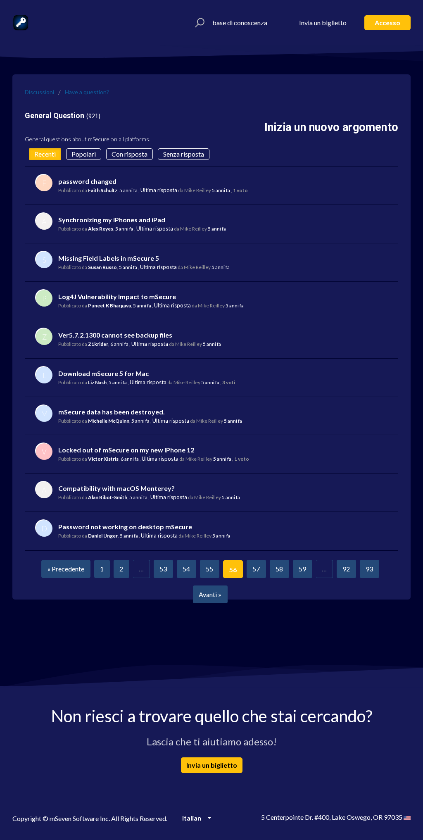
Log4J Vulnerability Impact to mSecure (117, 296)
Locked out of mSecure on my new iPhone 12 (126, 450)
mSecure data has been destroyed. (111, 412)
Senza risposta (183, 154)
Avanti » (210, 594)
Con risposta (129, 154)
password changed (87, 181)
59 (302, 569)
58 (279, 569)
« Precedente (66, 569)
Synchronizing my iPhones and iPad (111, 220)
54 (186, 569)
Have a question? (87, 91)
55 (209, 569)
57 (256, 569)
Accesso (387, 22)
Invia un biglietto (323, 22)
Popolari (83, 154)
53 (163, 569)
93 (369, 569)
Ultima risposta (158, 190)
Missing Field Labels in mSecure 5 (108, 258)
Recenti (45, 154)
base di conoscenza (239, 22)
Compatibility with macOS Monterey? (116, 488)
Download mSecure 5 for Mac (103, 373)
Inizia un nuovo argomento (331, 127)
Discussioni (39, 91)
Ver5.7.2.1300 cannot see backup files (115, 335)
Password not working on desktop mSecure (125, 527)
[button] (198, 22)
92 (346, 569)
